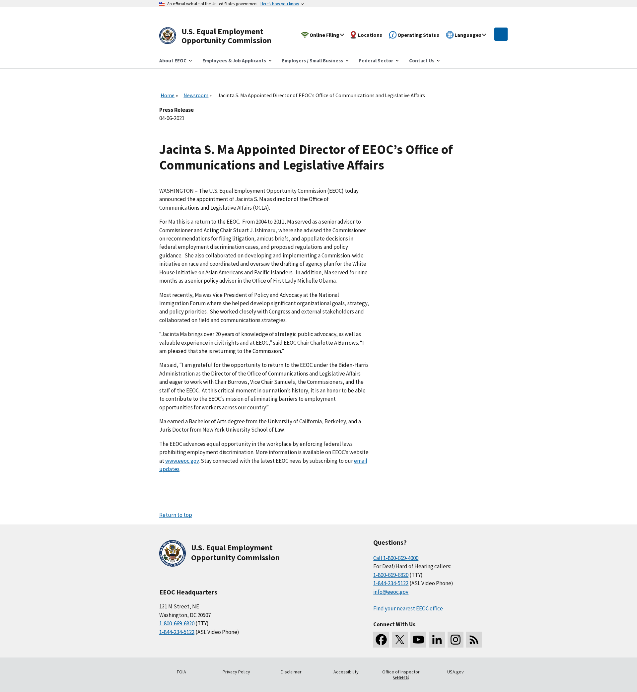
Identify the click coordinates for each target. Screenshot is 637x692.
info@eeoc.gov (390, 591)
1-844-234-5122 (176, 632)
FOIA (181, 672)
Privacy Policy (236, 672)
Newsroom (195, 95)
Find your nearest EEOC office (408, 608)
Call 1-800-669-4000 (395, 558)
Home (168, 95)
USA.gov (455, 672)
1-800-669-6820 (176, 623)
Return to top (175, 515)
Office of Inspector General (401, 674)
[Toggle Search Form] (501, 34)
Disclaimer (291, 672)
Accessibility (346, 672)
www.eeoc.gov (182, 460)
